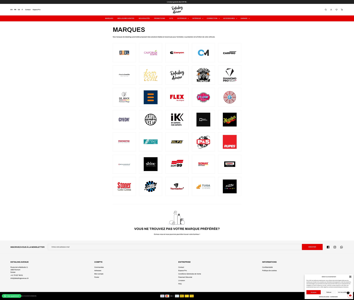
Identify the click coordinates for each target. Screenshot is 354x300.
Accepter (313, 292)
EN (11, 9)
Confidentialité (334, 296)
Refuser (328, 292)
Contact (28, 9)
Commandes (99, 267)
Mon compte (98, 274)
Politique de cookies (324, 296)
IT (22, 9)
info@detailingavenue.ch (19, 278)
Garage (244, 18)
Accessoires (229, 18)
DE (19, 9)
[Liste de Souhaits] (336, 10)
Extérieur (181, 18)
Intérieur (196, 18)
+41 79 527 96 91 (16, 275)
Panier (96, 277)
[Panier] (342, 10)
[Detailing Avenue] (177, 10)
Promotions (159, 18)
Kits (171, 18)
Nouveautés (144, 18)
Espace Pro (36, 9)
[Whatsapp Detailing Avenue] (341, 247)
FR (15, 9)
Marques (109, 18)
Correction (212, 18)
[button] (350, 277)
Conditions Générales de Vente (189, 274)
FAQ (180, 284)
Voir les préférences (344, 292)
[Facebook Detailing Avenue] (328, 247)
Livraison (181, 280)
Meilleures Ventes (126, 18)
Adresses (97, 270)
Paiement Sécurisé (185, 277)
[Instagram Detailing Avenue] (335, 247)
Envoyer (312, 247)
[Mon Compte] (331, 10)
